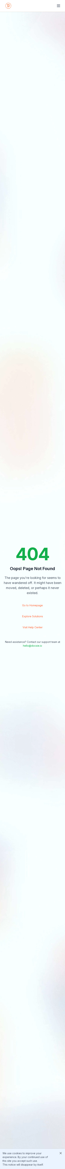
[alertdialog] (32, 1159)
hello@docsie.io (32, 645)
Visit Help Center (33, 627)
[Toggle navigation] (58, 5)
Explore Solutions (32, 616)
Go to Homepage (32, 605)
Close (60, 1153)
